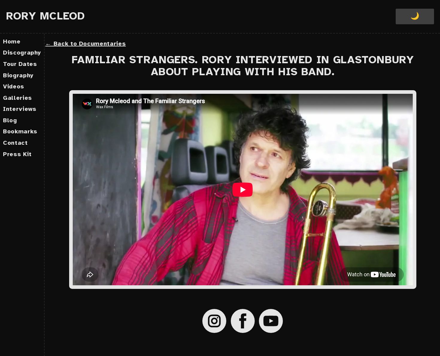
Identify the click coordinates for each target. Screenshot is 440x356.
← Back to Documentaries (85, 44)
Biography (18, 76)
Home (12, 42)
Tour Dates (20, 64)
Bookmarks (20, 132)
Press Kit (17, 154)
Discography (22, 53)
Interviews (20, 109)
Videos (13, 87)
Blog (10, 120)
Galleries (17, 98)
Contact (15, 143)
